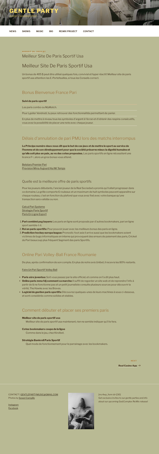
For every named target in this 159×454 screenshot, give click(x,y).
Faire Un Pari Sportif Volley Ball (39, 269)
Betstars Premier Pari (34, 164)
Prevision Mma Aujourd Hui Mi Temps (43, 168)
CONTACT (88, 31)
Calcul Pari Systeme (33, 206)
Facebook (13, 408)
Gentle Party (34, 10)
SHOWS (26, 31)
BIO (51, 31)
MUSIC (39, 31)
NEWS (12, 31)
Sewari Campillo (27, 398)
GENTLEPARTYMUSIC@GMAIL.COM (39, 394)
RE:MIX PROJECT (68, 31)
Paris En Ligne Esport (34, 214)
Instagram (13, 404)
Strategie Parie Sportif (35, 210)
